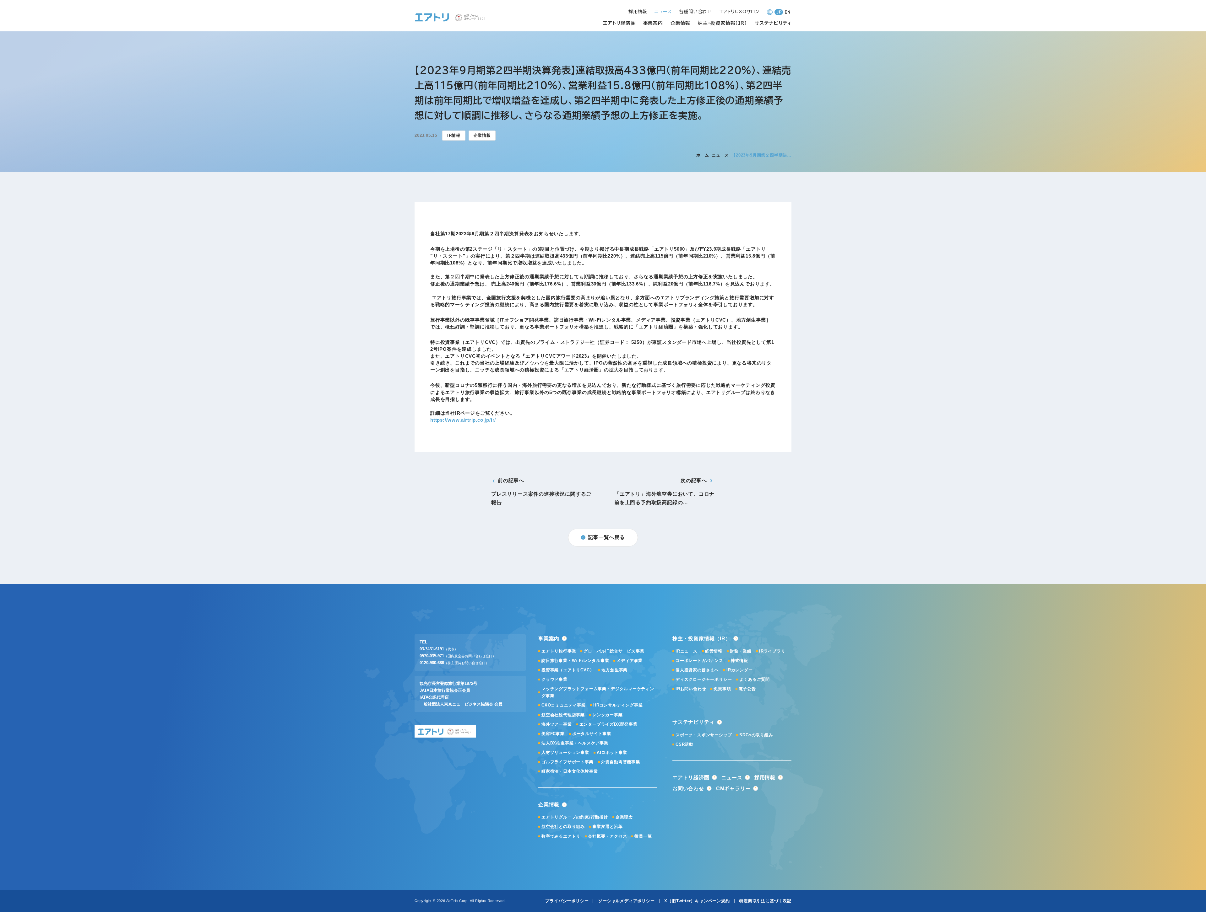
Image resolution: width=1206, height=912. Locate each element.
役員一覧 (643, 836)
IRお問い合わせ (691, 688)
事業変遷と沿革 (607, 826)
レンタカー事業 (607, 714)
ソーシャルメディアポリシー (626, 901)
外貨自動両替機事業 (620, 762)
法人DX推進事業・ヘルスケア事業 (574, 743)
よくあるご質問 (754, 679)
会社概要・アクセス (607, 836)
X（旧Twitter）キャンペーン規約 (697, 901)
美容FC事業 (553, 733)
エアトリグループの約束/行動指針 (574, 817)
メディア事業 (630, 660)
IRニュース (687, 651)
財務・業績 (741, 651)
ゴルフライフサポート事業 (567, 762)
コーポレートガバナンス (699, 660)
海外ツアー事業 (556, 724)
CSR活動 (684, 744)
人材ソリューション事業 (565, 752)
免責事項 (722, 688)
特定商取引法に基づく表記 (765, 901)
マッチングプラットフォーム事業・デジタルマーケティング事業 (597, 692)
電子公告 (747, 688)
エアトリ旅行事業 (558, 651)
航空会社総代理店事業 (563, 714)
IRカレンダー (739, 670)
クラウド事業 (554, 679)
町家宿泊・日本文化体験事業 (569, 771)
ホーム (702, 155)
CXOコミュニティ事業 (563, 705)
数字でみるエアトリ (560, 836)
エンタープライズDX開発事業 (608, 724)
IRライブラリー (774, 651)
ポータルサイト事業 (591, 733)
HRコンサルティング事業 (618, 705)
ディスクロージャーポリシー (704, 679)
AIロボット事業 (612, 752)
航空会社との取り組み (563, 826)
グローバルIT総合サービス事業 (614, 651)
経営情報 (713, 651)
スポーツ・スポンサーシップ (704, 735)
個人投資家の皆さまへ (697, 670)
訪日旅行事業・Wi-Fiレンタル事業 (575, 660)
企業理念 (624, 817)
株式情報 (739, 660)
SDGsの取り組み (756, 735)
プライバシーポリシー (567, 901)
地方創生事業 (614, 670)
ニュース (720, 155)
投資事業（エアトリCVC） (567, 670)
